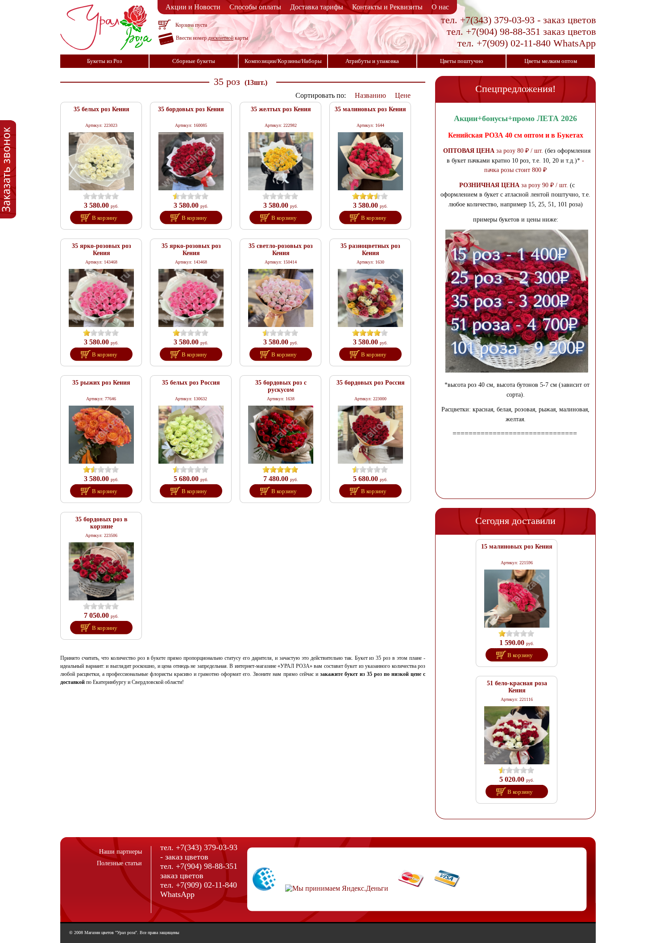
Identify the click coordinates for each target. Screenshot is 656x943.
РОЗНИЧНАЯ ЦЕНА (489, 185)
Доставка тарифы (316, 7)
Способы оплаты (255, 7)
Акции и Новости (193, 7)
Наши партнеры (120, 851)
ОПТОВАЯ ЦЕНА (468, 150)
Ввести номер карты (212, 38)
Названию (370, 95)
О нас (440, 7)
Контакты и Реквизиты (387, 7)
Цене (403, 95)
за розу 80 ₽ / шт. (518, 150)
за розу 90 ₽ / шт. (543, 185)
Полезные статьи (119, 863)
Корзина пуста (191, 25)
